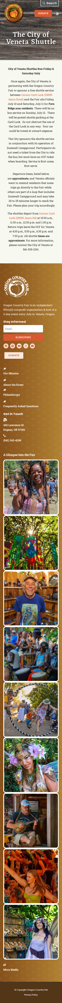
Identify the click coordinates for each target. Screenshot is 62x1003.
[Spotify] (12, 346)
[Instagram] (25, 346)
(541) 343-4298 (12, 440)
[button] (50, 3)
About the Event (13, 384)
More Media (10, 969)
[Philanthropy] (5, 390)
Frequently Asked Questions (21, 406)
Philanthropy (11, 394)
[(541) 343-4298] (5, 435)
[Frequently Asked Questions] (5, 401)
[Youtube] (19, 346)
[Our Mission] (5, 368)
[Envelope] (32, 346)
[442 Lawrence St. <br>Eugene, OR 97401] (6, 420)
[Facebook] (6, 346)
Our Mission (11, 373)
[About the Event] (5, 380)
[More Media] (5, 965)
